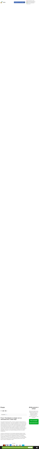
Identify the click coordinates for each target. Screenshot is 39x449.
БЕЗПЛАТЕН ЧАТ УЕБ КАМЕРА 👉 (19, 2)
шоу (6, 414)
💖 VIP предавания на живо (30, 0)
